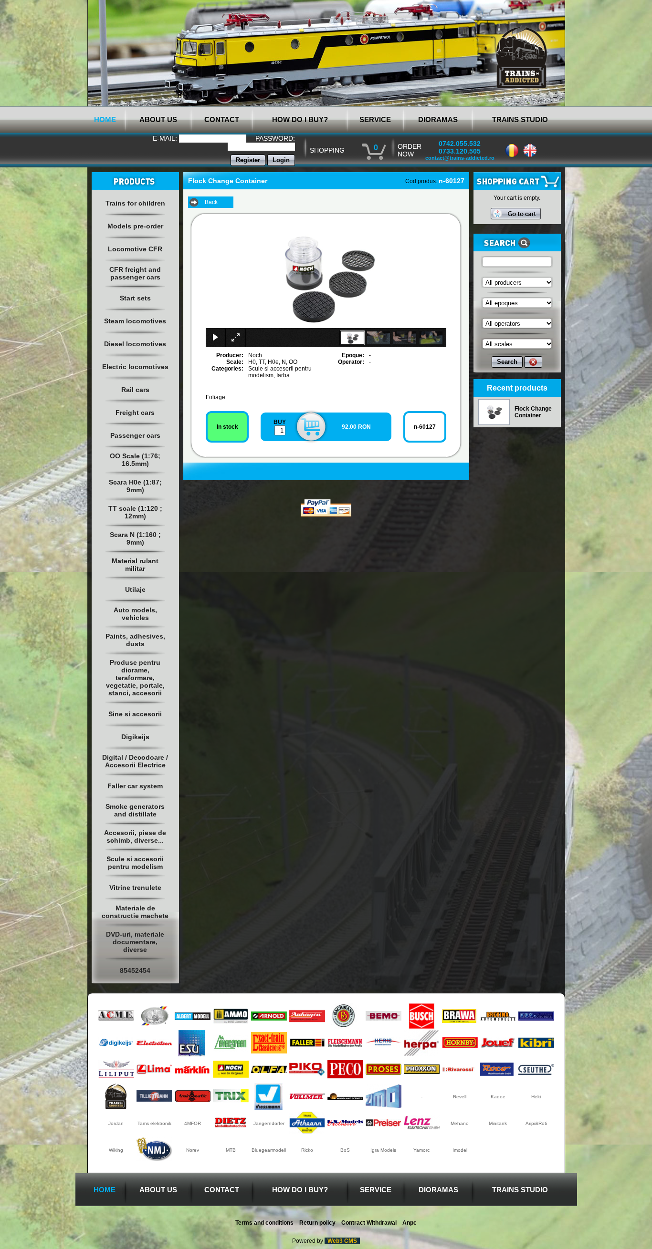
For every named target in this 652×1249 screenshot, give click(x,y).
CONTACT (221, 119)
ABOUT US (158, 119)
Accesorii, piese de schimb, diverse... (135, 836)
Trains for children (135, 203)
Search (507, 361)
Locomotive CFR (135, 249)
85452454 (135, 970)
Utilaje (135, 589)
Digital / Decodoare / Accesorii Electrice (135, 761)
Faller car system (135, 786)
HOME (105, 119)
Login (281, 160)
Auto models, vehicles (135, 613)
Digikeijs (135, 737)
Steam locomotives (135, 321)
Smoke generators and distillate (135, 810)
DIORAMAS (438, 119)
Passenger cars (135, 435)
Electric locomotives (135, 367)
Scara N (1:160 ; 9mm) (135, 538)
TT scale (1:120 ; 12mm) (135, 512)
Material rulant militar (135, 564)
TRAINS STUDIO (520, 119)
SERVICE (375, 119)
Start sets (135, 298)
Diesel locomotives (135, 344)
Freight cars (135, 412)
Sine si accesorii (135, 714)
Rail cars (135, 389)
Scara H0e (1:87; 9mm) (135, 486)
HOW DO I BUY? (300, 119)
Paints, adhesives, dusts (135, 640)
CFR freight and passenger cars (135, 273)
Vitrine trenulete (135, 887)
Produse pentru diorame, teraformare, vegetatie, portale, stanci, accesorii (135, 678)
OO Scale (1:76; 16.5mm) (135, 459)
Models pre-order (135, 226)
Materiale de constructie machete (135, 911)
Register (248, 160)
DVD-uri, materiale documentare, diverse (135, 941)
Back (211, 202)
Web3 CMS (342, 1241)
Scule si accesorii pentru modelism (135, 862)
